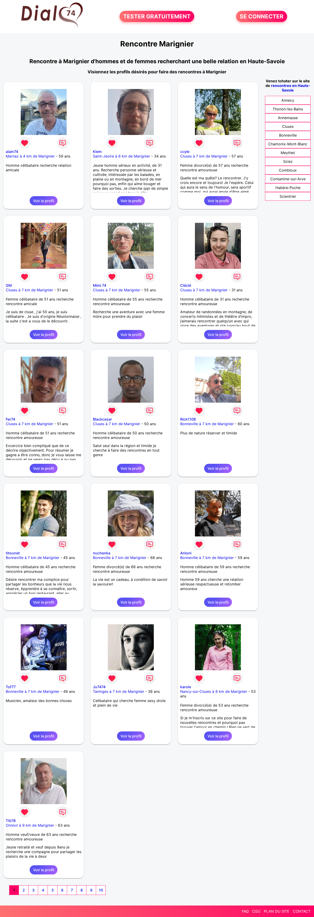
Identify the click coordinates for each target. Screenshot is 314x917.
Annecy (287, 100)
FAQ (245, 911)
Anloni (185, 553)
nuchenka (101, 553)
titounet (13, 553)
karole (185, 687)
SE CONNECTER (261, 16)
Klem (97, 151)
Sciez (288, 161)
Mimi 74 (99, 285)
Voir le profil (43, 200)
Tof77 (11, 687)
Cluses (288, 126)
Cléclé (185, 285)
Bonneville (288, 135)
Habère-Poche (287, 187)
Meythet (288, 152)
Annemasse (288, 117)
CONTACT (302, 911)
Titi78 (11, 820)
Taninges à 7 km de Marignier (118, 691)
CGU (256, 911)
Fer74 (10, 419)
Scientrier (288, 196)
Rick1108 (188, 419)
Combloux (288, 170)
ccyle (184, 151)
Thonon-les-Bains (288, 109)
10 (101, 890)
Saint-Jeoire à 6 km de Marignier (121, 156)
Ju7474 (99, 687)
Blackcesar (102, 419)
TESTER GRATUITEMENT (157, 16)
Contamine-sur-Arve (287, 179)
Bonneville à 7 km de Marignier (207, 423)
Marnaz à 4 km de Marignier (30, 156)
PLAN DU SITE (276, 911)
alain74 (12, 151)
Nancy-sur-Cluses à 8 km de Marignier (213, 691)
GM (9, 285)
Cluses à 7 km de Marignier (204, 156)
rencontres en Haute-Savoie (290, 87)
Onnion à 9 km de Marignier (30, 825)
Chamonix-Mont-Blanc (287, 144)
